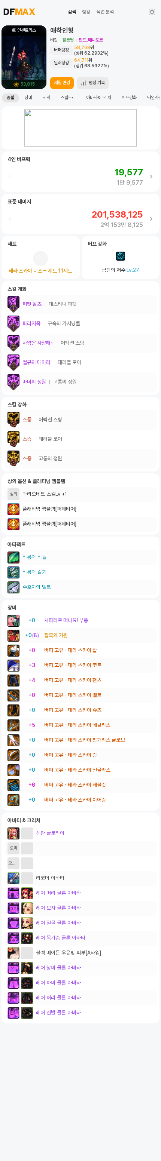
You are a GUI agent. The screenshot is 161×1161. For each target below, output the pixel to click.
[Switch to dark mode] (152, 12)
